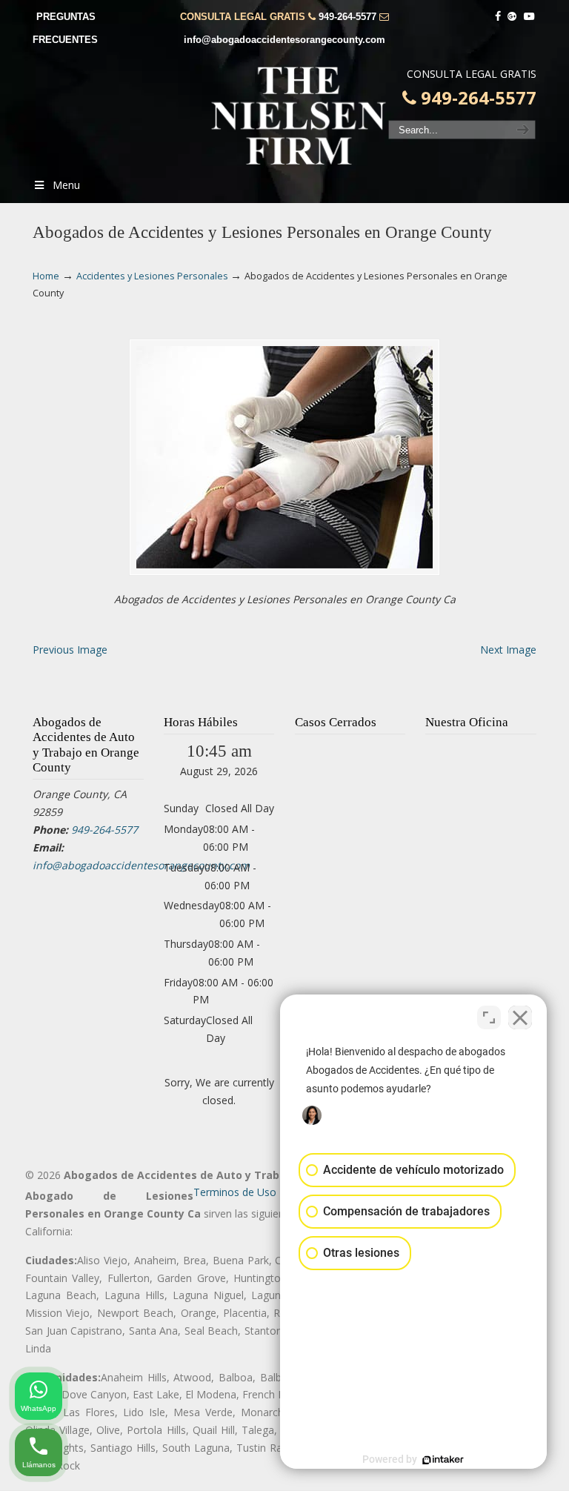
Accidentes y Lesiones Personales (152, 276)
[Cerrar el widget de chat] (520, 1017)
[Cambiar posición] (489, 1017)
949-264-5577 (347, 16)
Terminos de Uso (234, 1192)
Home (46, 276)
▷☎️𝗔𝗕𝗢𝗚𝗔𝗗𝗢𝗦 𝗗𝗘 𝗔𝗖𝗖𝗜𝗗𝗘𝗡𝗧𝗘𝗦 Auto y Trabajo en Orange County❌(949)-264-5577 (299, 115)
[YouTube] (529, 16)
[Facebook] (498, 16)
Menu (66, 185)
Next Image (508, 649)
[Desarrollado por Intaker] (443, 1459)
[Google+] (512, 16)
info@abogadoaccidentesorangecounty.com (284, 39)
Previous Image (70, 649)
